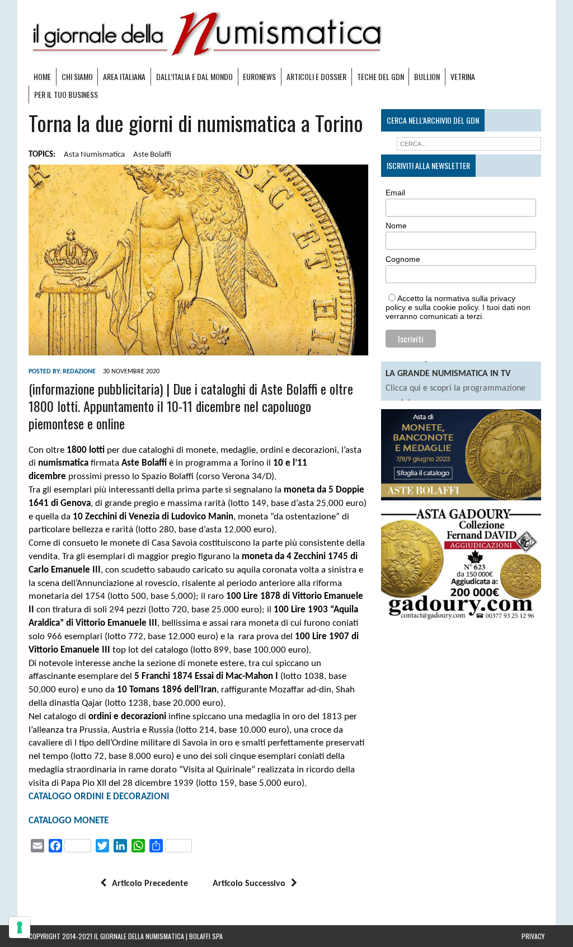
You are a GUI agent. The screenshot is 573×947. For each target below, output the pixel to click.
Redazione (79, 371)
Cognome (403, 259)
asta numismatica (94, 155)
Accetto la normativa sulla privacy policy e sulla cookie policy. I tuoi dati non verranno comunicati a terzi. (458, 307)
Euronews (259, 76)
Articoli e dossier (316, 76)
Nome (396, 225)
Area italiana (124, 76)
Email (395, 192)
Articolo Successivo (249, 883)
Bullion (427, 76)
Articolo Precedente (150, 883)
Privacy (533, 936)
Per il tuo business (66, 94)
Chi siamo (77, 76)
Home (42, 76)
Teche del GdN (380, 76)
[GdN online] (286, 34)
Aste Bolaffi (152, 155)
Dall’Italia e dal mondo (194, 76)
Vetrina (462, 76)
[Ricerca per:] (469, 143)
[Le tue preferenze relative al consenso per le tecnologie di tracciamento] (19, 927)
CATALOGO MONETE (69, 821)
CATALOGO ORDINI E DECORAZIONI (99, 796)
